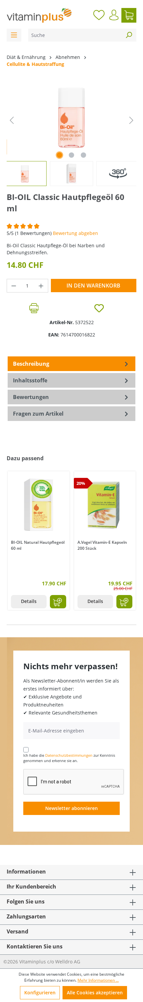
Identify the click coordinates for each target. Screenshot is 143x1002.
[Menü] (14, 35)
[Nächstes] (131, 120)
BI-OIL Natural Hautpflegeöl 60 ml (38, 545)
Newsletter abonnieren (71, 808)
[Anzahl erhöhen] (41, 286)
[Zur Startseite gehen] (39, 15)
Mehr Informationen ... (98, 980)
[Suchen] (128, 35)
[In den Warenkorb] (58, 601)
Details (29, 601)
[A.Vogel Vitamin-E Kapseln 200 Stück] (105, 504)
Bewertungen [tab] (31, 397)
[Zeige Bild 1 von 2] (59, 155)
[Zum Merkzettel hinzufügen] (99, 308)
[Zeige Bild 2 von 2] (71, 155)
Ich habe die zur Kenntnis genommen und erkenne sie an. (69, 758)
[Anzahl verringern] (14, 286)
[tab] (71, 363)
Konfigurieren (40, 992)
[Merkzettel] (98, 15)
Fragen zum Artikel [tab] (38, 413)
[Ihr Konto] (113, 15)
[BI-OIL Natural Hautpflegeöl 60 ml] (38, 504)
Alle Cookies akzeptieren (95, 992)
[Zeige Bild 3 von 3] (83, 155)
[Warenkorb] (128, 15)
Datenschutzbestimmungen (68, 755)
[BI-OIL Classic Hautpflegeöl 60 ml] (71, 117)
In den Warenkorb (93, 285)
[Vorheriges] (12, 120)
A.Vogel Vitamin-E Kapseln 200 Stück (102, 545)
